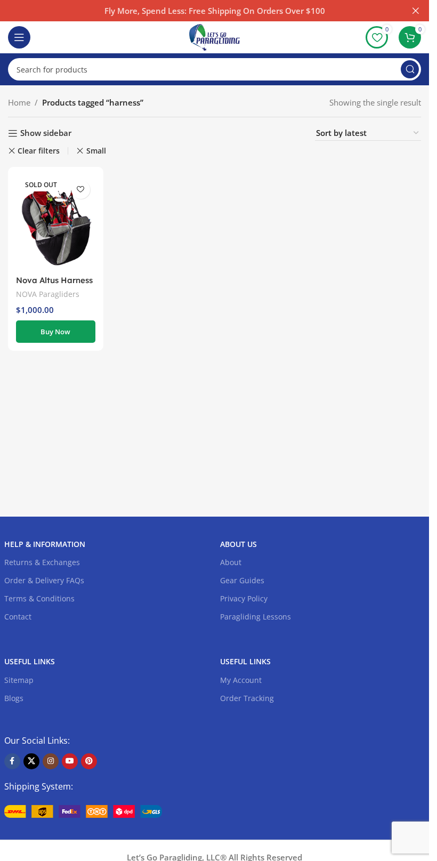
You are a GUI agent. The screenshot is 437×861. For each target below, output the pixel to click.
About (230, 562)
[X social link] (31, 761)
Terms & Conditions (39, 598)
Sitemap (19, 680)
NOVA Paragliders (47, 294)
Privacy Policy (244, 598)
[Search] (410, 69)
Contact (17, 616)
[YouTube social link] (70, 761)
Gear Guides (242, 580)
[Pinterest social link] (89, 761)
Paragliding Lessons (255, 616)
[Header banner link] (214, 10)
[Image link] (83, 810)
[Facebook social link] (12, 761)
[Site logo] (214, 36)
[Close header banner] (415, 10)
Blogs (13, 698)
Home (19, 102)
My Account (241, 680)
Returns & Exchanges (42, 562)
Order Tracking (247, 698)
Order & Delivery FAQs (44, 580)
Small (96, 151)
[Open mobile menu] (19, 37)
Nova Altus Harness (54, 280)
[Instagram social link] (51, 761)
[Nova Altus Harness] (55, 222)
